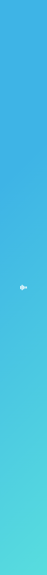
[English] (41, 2)
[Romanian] (42, 2)
